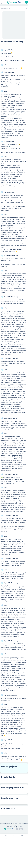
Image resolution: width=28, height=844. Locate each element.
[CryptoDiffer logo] (14, 2)
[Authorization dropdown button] (26, 2)
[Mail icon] (22, 829)
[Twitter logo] (17, 829)
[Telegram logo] (20, 829)
